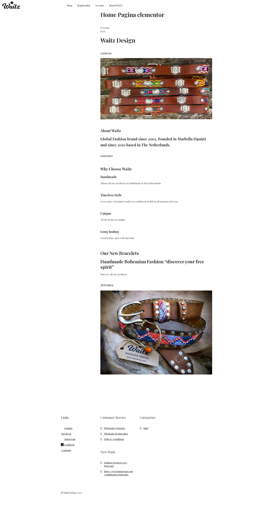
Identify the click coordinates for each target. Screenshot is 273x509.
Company (66, 450)
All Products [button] (106, 284)
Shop (69, 5)
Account (99, 5)
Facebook (66, 433)
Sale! (145, 428)
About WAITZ (115, 5)
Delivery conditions (114, 439)
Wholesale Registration (116, 433)
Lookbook (69, 444)
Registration (83, 5)
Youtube (68, 428)
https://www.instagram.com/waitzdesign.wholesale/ (118, 473)
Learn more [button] (106, 155)
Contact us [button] (105, 53)
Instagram (69, 439)
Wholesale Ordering (114, 428)
